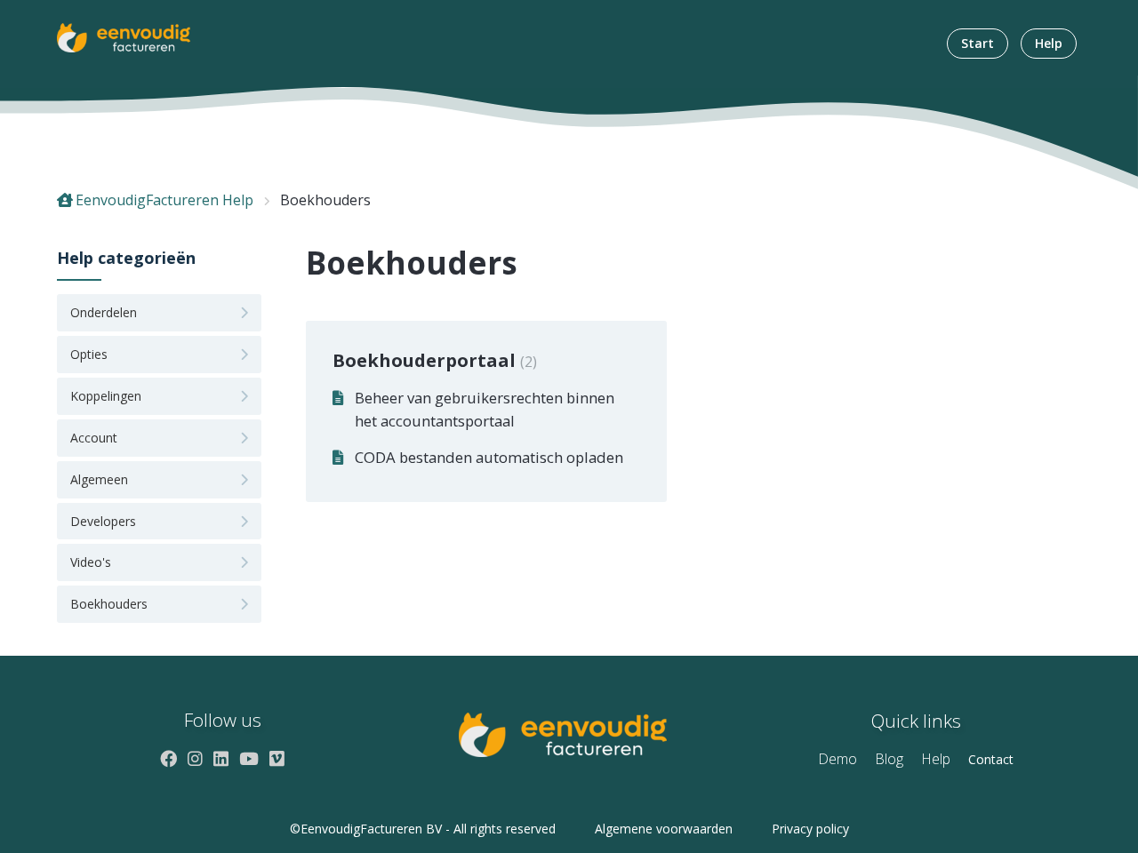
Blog (889, 759)
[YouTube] (249, 758)
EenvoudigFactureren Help (164, 200)
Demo (837, 759)
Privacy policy (810, 828)
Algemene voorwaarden (664, 828)
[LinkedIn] (220, 758)
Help (1048, 43)
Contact (991, 759)
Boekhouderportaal (433, 360)
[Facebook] (168, 758)
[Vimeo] (276, 758)
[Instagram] (195, 758)
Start (977, 43)
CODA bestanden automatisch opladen (489, 457)
